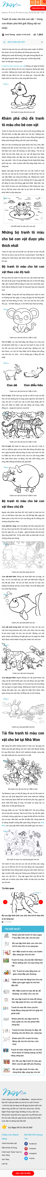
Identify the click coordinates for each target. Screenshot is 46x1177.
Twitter (31, 1158)
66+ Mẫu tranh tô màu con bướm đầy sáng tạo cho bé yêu (27, 953)
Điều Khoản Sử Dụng (9, 1148)
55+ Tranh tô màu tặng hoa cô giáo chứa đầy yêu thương (26, 972)
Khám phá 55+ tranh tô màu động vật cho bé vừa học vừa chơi (25, 1041)
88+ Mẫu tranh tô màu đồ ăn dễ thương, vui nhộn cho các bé (26, 992)
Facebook (33, 1144)
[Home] (11, 4)
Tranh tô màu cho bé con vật (13, 66)
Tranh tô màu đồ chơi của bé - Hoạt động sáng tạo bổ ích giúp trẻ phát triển (26, 1010)
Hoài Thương (10, 35)
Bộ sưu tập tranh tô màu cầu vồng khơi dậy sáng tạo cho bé (26, 1070)
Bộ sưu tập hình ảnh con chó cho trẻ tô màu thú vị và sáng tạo (27, 944)
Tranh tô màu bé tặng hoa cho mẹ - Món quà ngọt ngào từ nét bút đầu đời (26, 982)
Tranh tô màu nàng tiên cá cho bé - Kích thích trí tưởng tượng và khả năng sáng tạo (26, 1053)
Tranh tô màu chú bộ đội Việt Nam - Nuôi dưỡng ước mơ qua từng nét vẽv (27, 963)
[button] (41, 902)
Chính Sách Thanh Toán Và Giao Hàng (12, 1153)
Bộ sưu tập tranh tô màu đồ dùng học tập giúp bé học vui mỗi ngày (27, 1000)
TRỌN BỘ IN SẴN (38, 8)
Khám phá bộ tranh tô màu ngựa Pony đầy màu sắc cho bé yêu (27, 936)
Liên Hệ (4, 1164)
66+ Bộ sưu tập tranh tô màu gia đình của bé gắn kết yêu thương (26, 1062)
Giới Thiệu (5, 1159)
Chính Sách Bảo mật (9, 1143)
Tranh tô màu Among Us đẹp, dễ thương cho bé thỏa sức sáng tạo (27, 1031)
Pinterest (32, 1149)
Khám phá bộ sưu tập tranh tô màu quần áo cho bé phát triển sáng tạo (25, 1022)
